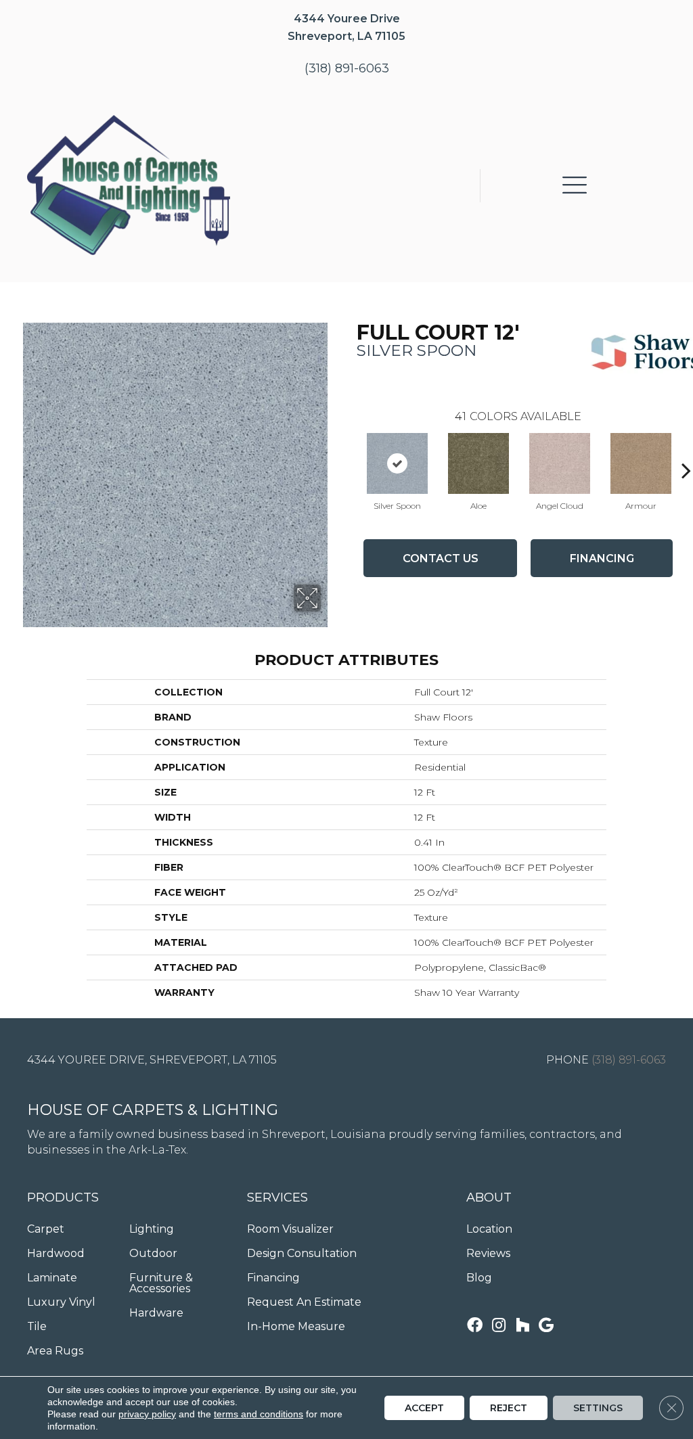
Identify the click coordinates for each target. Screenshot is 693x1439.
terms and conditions (258, 1414)
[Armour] (641, 463)
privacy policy (147, 1414)
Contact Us (440, 558)
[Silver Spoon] (397, 463)
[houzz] (522, 1326)
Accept (424, 1408)
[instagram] (499, 1326)
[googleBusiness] (546, 1326)
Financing (602, 558)
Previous (350, 450)
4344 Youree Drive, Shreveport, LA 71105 (152, 1059)
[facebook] (475, 1326)
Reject (508, 1408)
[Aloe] (478, 463)
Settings (598, 1408)
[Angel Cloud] (560, 463)
